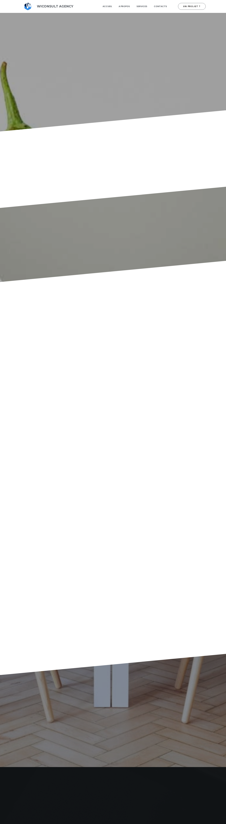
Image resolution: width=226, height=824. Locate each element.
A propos (124, 6)
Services (141, 6)
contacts (160, 6)
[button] (192, 6)
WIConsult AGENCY (55, 6)
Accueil (107, 6)
